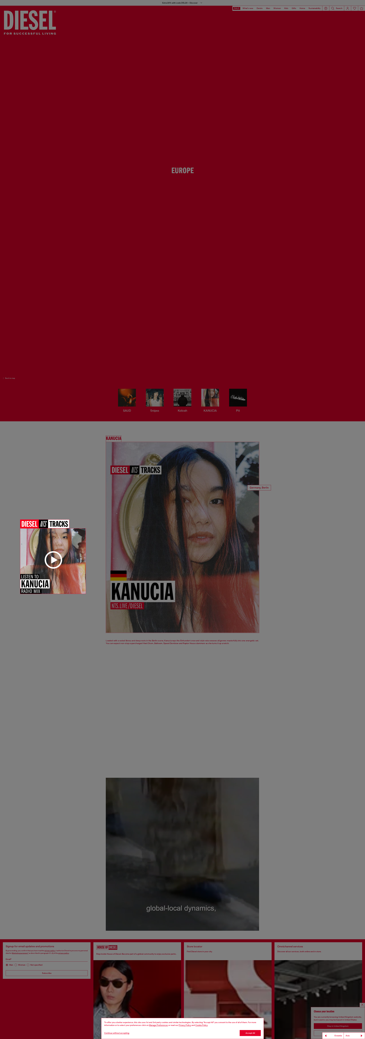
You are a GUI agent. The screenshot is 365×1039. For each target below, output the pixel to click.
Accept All (250, 1033)
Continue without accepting (116, 1033)
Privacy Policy (185, 1025)
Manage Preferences (158, 1025)
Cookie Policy (201, 1025)
